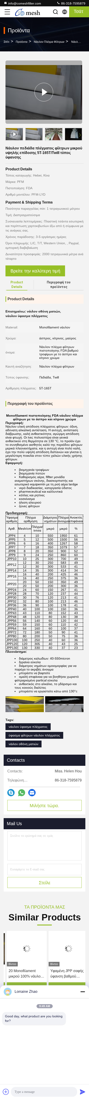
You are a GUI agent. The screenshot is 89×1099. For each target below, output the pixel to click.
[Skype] (11, 793)
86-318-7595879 (72, 3)
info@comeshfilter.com (24, 3)
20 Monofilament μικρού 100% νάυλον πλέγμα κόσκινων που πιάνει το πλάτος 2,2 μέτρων (23, 974)
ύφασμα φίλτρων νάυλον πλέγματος (34, 735)
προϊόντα (21, 41)
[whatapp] (21, 792)
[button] (80, 135)
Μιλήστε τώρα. (44, 805)
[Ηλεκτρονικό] (32, 793)
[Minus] (82, 991)
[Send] (82, 1092)
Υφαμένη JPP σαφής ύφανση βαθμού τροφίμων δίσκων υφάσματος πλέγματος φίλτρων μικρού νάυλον (65, 974)
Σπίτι (6, 41)
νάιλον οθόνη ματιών (23, 744)
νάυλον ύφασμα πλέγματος (28, 726)
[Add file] (6, 1092)
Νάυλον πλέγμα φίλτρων (49, 41)
